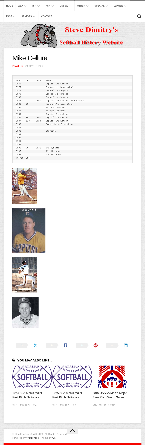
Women (118, 5)
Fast (9, 16)
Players (17, 66)
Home (9, 5)
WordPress (32, 437)
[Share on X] (27, 345)
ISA (34, 5)
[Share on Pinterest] (87, 345)
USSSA (64, 5)
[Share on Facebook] (57, 345)
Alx (53, 437)
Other (81, 5)
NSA (48, 5)
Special (99, 5)
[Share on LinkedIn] (118, 345)
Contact (46, 16)
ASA (20, 5)
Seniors (26, 16)
